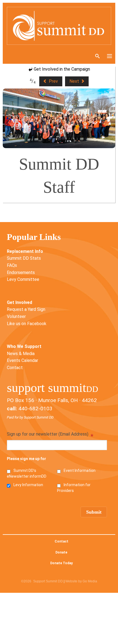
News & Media (21, 353)
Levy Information (28, 485)
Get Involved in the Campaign (61, 69)
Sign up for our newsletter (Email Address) (50, 434)
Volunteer (16, 316)
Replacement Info (25, 251)
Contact (15, 367)
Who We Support (24, 346)
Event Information (79, 470)
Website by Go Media (81, 581)
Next (74, 81)
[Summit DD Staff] (59, 118)
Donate (61, 552)
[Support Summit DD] (59, 26)
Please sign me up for (26, 458)
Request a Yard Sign (26, 309)
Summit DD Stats (24, 258)
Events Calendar (22, 360)
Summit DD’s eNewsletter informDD (26, 473)
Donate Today (61, 563)
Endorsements (21, 272)
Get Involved (19, 302)
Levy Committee (23, 279)
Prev (53, 81)
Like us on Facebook (26, 323)
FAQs (12, 265)
